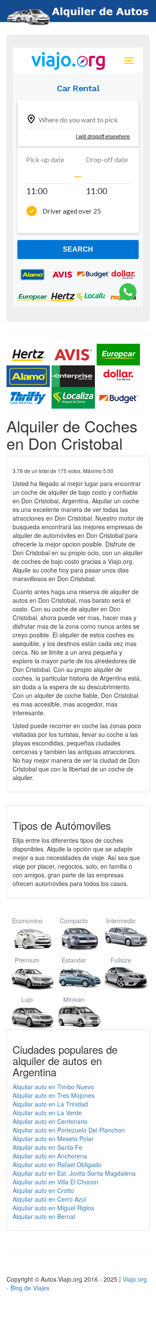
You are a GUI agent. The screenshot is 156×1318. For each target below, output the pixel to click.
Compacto (74, 920)
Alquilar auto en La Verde (47, 1112)
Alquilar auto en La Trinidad (50, 1104)
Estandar (74, 960)
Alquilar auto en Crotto (43, 1190)
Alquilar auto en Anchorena (50, 1156)
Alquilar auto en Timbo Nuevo (53, 1086)
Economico (27, 920)
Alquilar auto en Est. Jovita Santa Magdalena (74, 1173)
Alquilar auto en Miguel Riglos (53, 1207)
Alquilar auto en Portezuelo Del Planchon (69, 1130)
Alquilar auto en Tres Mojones (53, 1095)
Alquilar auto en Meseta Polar (53, 1138)
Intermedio (121, 920)
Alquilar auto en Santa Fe (47, 1147)
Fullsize (120, 960)
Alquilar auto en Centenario (50, 1121)
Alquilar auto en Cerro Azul (49, 1199)
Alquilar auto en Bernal (44, 1216)
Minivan (73, 999)
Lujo (27, 999)
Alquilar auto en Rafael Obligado (57, 1164)
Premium (27, 960)
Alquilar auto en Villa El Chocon (55, 1181)
